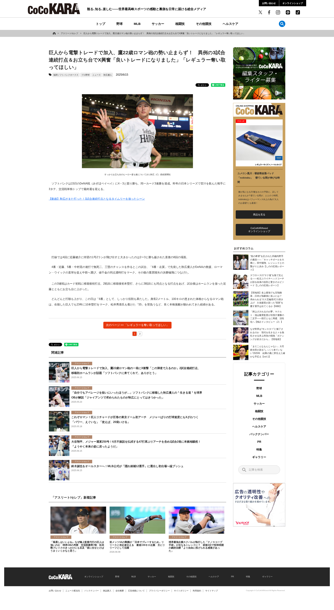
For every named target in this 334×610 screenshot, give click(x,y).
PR (259, 441)
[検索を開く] (282, 24)
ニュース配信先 (72, 590)
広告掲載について (136, 590)
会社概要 (120, 590)
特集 (259, 449)
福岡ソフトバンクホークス (65, 75)
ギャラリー (259, 457)
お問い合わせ (269, 3)
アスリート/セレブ (69, 33)
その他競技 (204, 24)
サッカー (158, 24)
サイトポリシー (181, 590)
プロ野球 (85, 75)
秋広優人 (108, 75)
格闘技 (180, 24)
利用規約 (197, 590)
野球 (119, 24)
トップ (100, 24)
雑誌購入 (107, 590)
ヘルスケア (230, 24)
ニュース (96, 75)
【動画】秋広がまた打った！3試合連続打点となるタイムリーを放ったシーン (97, 198)
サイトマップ (211, 590)
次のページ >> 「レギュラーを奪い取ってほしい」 (137, 325)
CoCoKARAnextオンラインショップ (259, 230)
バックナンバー (259, 434)
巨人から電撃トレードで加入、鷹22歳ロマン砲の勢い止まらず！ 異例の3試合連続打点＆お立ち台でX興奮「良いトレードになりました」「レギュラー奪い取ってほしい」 (164, 33)
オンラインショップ (293, 3)
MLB (137, 24)
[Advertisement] (137, 230)
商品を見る (259, 214)
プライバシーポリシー (159, 590)
